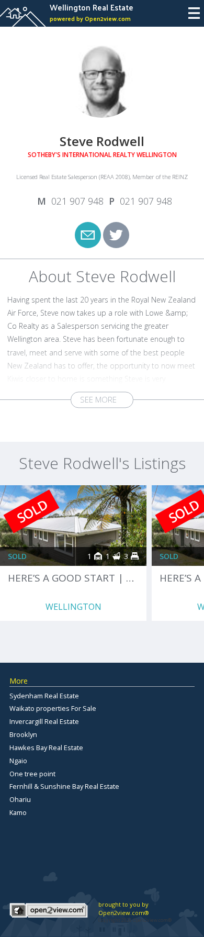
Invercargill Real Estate (44, 721)
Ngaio (18, 760)
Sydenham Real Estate (44, 695)
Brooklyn (23, 734)
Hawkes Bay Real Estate (46, 747)
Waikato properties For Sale (52, 708)
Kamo (18, 812)
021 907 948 (77, 201)
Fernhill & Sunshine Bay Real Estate (64, 786)
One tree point (32, 773)
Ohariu (20, 799)
